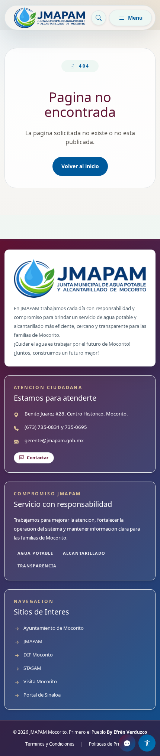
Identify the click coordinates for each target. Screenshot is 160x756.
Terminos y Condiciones (49, 744)
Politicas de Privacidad (112, 744)
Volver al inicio (80, 166)
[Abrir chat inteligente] (127, 743)
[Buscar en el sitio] (98, 17)
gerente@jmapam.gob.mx (54, 440)
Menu (135, 17)
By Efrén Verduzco (127, 732)
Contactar (37, 457)
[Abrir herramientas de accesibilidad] (147, 743)
